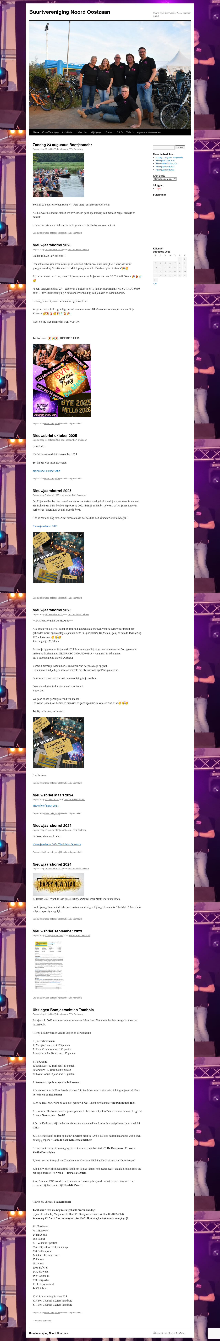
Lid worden (82, 132)
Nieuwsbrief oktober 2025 (55, 435)
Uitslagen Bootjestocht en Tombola (63, 1009)
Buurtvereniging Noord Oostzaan (69, 11)
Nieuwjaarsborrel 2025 (52, 490)
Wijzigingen (96, 132)
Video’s (130, 132)
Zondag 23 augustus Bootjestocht (62, 144)
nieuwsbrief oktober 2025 (46, 470)
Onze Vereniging (50, 132)
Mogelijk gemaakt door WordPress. (170, 1333)
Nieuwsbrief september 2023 (57, 930)
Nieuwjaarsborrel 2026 (52, 244)
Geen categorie (51, 232)
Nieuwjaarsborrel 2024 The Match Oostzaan (57, 844)
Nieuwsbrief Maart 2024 (53, 794)
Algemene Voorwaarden (149, 132)
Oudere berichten (42, 1320)
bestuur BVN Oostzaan (72, 148)
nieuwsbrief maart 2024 (45, 805)
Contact (109, 132)
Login (158, 188)
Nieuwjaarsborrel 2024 (52, 825)
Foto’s (120, 132)
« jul (155, 283)
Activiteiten (67, 132)
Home (36, 132)
